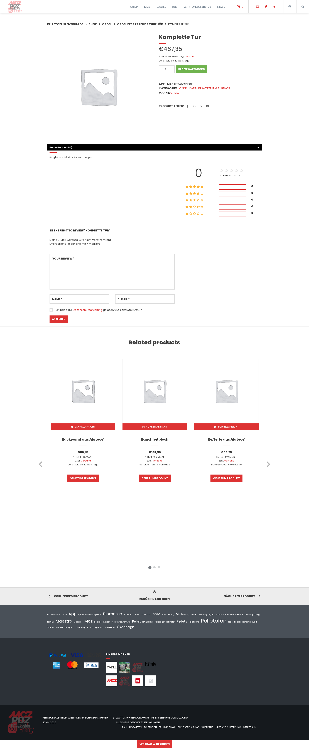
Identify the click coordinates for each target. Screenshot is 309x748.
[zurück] (41, 464)
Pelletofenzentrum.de (65, 24)
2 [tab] (154, 567)
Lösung (50, 622)
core (156, 614)
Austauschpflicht (93, 614)
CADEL (161, 7)
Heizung (203, 614)
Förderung (182, 614)
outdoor (106, 622)
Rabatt (237, 622)
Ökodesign (125, 627)
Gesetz (194, 614)
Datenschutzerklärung (87, 310)
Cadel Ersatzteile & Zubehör (140, 24)
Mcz (88, 621)
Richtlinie (246, 622)
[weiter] (268, 464)
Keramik (239, 614)
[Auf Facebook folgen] (266, 7)
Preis (230, 622)
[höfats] (150, 665)
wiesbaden (110, 627)
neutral (97, 622)
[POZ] (124, 685)
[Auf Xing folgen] (274, 7)
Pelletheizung (142, 621)
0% (48, 614)
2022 (64, 614)
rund (254, 622)
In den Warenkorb (191, 69)
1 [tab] (150, 567)
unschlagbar (82, 627)
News (221, 7)
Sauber (50, 627)
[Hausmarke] (137, 672)
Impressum (249, 727)
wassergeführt (96, 627)
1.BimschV (55, 614)
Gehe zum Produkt (83, 478)
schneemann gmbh (64, 627)
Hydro (211, 614)
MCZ (147, 7)
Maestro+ (78, 622)
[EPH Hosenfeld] (124, 672)
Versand (190, 56)
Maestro (64, 621)
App (72, 614)
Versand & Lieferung (228, 727)
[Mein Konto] (289, 6)
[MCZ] (111, 685)
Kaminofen (228, 614)
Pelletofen (170, 622)
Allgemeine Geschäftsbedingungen (138, 722)
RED (174, 7)
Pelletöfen (214, 620)
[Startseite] (15, 6)
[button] (188, 106)
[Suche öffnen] (302, 6)
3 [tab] (159, 567)
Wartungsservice (197, 7)
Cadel (174, 93)
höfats (219, 614)
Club (143, 614)
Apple (81, 614)
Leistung (249, 614)
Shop (93, 24)
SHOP (134, 7)
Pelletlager (160, 622)
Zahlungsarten (132, 727)
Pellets (182, 621)
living (257, 614)
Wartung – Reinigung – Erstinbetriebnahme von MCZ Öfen (152, 717)
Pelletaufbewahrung (121, 622)
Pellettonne (194, 622)
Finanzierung (168, 614)
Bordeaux (128, 614)
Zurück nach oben (154, 599)
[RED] (137, 685)
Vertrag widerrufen (154, 744)
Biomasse (112, 614)
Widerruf (207, 727)
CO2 (149, 614)
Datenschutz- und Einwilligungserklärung (171, 727)
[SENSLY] (150, 685)
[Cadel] (111, 672)
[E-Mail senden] (257, 7)
